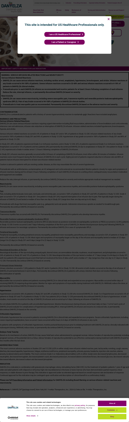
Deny (112, 416)
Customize (111, 410)
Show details (31, 416)
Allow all (112, 403)
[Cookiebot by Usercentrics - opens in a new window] (13, 418)
